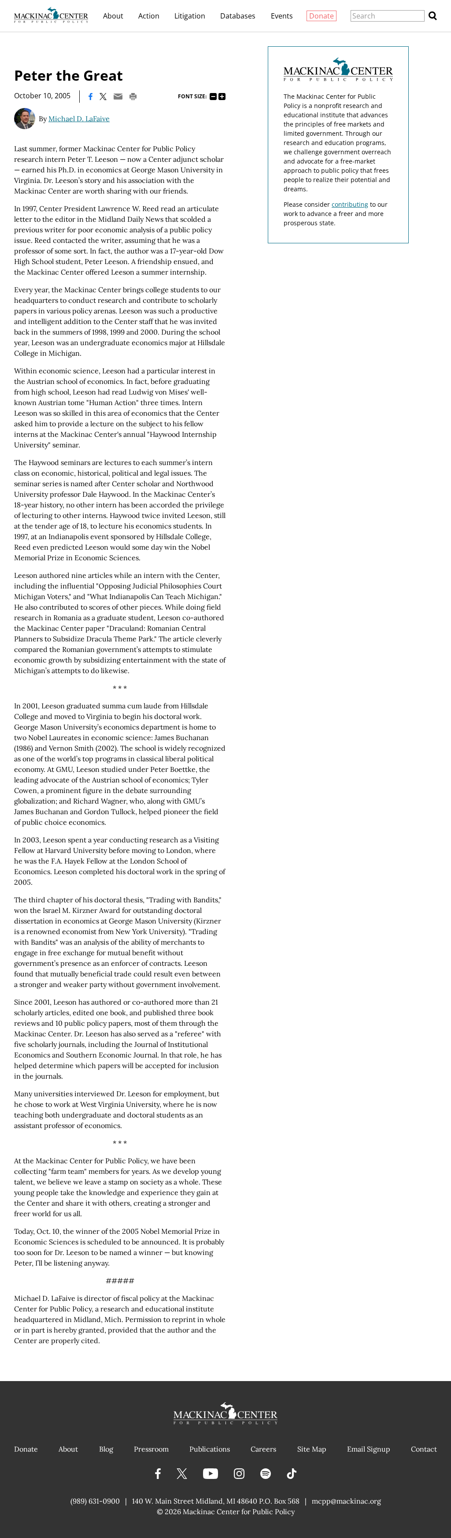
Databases (237, 16)
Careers (263, 1449)
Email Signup (368, 1449)
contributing (350, 204)
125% (222, 96)
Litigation (189, 16)
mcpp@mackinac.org (346, 1501)
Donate (321, 16)
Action (148, 16)
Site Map (311, 1449)
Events (282, 16)
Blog (106, 1449)
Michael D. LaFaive (79, 118)
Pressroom (151, 1449)
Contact (424, 1449)
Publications (209, 1449)
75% (213, 96)
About (113, 16)
